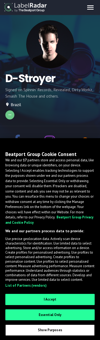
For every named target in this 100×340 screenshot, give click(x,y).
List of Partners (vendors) (26, 285)
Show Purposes (50, 330)
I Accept (50, 299)
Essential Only (50, 315)
